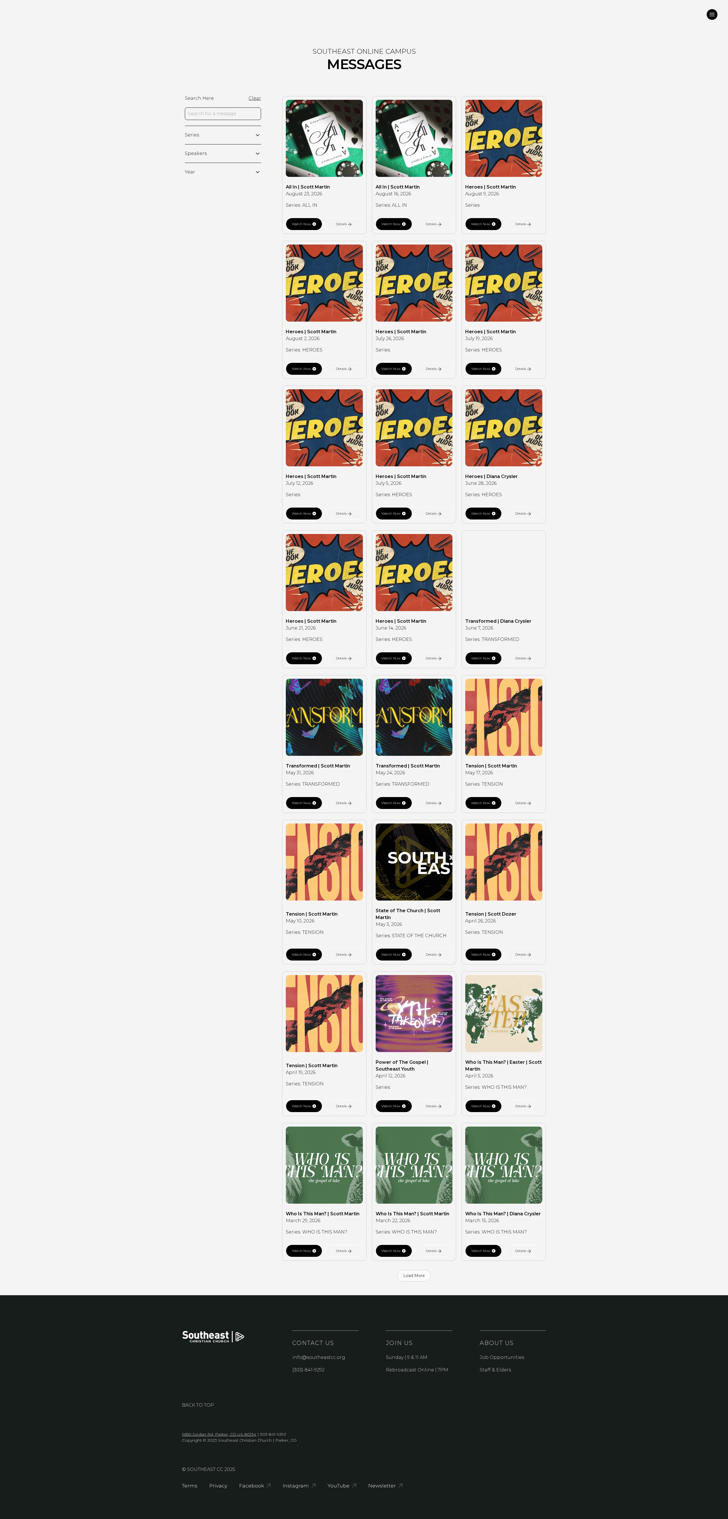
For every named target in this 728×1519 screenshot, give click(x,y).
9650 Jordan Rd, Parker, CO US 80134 (219, 1434)
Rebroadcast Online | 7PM (417, 1370)
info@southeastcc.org (318, 1357)
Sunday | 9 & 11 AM (406, 1357)
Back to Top (198, 1405)
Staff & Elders (495, 1370)
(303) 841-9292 (308, 1370)
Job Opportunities (502, 1357)
